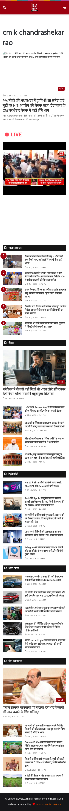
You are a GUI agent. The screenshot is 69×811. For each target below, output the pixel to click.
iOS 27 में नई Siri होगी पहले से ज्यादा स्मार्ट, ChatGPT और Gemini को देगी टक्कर (43, 484)
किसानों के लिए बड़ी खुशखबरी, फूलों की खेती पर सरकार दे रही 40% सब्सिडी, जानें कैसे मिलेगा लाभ (45, 762)
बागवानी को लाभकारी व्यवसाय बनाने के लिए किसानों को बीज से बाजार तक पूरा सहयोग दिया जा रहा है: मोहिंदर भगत (45, 729)
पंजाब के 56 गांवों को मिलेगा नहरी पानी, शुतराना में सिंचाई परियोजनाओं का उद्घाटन (45, 325)
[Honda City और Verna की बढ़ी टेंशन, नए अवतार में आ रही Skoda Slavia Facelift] (12, 581)
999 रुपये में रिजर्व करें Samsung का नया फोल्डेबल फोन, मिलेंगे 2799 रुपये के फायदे (44, 533)
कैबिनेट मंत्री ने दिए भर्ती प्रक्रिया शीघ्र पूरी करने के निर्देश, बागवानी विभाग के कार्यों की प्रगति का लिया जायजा (45, 310)
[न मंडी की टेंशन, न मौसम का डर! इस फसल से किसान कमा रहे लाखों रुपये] (12, 780)
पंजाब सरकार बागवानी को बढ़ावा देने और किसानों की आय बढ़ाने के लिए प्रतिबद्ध (33, 710)
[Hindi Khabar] (34, 7)
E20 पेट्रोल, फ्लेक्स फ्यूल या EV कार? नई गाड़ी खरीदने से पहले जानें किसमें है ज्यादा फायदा (45, 610)
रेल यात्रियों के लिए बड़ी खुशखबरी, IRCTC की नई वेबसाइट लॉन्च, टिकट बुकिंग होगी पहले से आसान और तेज (44, 518)
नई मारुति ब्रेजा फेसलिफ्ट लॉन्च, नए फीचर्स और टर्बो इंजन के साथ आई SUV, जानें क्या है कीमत (45, 594)
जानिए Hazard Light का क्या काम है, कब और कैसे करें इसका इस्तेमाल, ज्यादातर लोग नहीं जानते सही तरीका (45, 643)
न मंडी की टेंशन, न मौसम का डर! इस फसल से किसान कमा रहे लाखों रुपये (44, 777)
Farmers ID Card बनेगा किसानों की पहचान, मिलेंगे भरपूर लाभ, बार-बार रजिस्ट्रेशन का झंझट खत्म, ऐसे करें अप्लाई (44, 745)
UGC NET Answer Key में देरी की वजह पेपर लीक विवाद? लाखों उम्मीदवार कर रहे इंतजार (44, 409)
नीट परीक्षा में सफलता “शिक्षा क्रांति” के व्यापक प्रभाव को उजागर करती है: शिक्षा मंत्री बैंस (44, 440)
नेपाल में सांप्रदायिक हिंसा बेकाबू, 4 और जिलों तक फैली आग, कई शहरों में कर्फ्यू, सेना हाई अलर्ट (44, 260)
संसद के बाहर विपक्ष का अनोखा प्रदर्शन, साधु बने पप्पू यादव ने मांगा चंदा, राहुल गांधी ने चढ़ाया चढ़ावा (45, 293)
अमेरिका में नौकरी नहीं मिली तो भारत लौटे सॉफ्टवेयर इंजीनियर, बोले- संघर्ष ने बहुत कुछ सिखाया (34, 392)
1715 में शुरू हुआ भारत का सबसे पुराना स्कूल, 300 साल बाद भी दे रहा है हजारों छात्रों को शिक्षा (45, 456)
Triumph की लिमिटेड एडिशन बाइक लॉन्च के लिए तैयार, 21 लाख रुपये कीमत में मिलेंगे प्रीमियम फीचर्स (44, 627)
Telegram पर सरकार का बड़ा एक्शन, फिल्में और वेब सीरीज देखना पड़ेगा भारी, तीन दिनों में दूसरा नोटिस (44, 551)
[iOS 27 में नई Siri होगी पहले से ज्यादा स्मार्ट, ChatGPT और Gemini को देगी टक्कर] (12, 487)
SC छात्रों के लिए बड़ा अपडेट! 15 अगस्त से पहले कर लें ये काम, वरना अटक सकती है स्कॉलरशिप (45, 425)
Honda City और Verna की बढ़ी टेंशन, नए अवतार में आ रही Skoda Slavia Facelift (44, 578)
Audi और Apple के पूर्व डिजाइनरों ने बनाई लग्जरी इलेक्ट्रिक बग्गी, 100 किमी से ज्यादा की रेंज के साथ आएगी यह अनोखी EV (44, 501)
